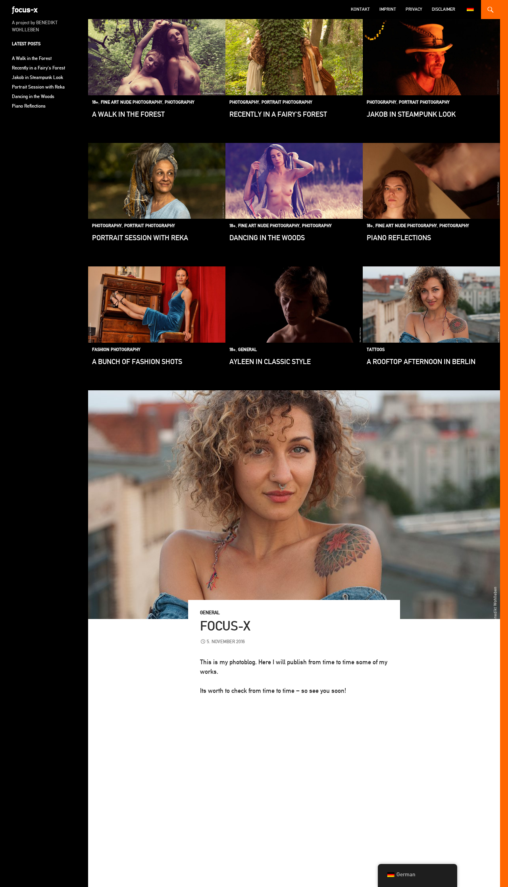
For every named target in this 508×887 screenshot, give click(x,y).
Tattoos (376, 349)
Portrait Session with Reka (140, 237)
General (247, 349)
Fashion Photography (116, 349)
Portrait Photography (287, 102)
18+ (95, 102)
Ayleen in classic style (270, 361)
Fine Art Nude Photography (131, 102)
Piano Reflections (399, 237)
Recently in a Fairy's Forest (278, 114)
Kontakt (360, 9)
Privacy (414, 9)
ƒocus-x (25, 9)
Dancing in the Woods (267, 237)
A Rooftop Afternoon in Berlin (421, 361)
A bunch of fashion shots (137, 361)
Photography (179, 102)
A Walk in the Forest (128, 114)
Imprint (387, 9)
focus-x (225, 626)
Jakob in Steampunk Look (411, 114)
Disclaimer (443, 9)
